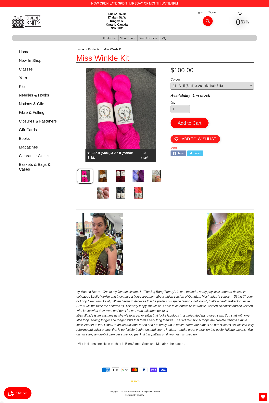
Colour (175, 79)
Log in (199, 12)
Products (93, 49)
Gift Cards (28, 130)
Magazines (28, 147)
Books (24, 138)
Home (24, 52)
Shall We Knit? (133, 391)
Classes (26, 69)
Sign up (212, 12)
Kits (22, 86)
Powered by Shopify (134, 395)
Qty (173, 102)
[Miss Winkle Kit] (85, 176)
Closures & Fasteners (38, 121)
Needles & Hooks (34, 95)
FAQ (163, 38)
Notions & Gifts (32, 104)
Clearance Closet (34, 156)
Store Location (148, 38)
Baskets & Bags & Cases (34, 166)
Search (135, 381)
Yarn (23, 78)
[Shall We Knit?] (26, 21)
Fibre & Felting (31, 112)
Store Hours (127, 38)
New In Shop (30, 60)
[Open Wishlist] (263, 397)
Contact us (109, 38)
